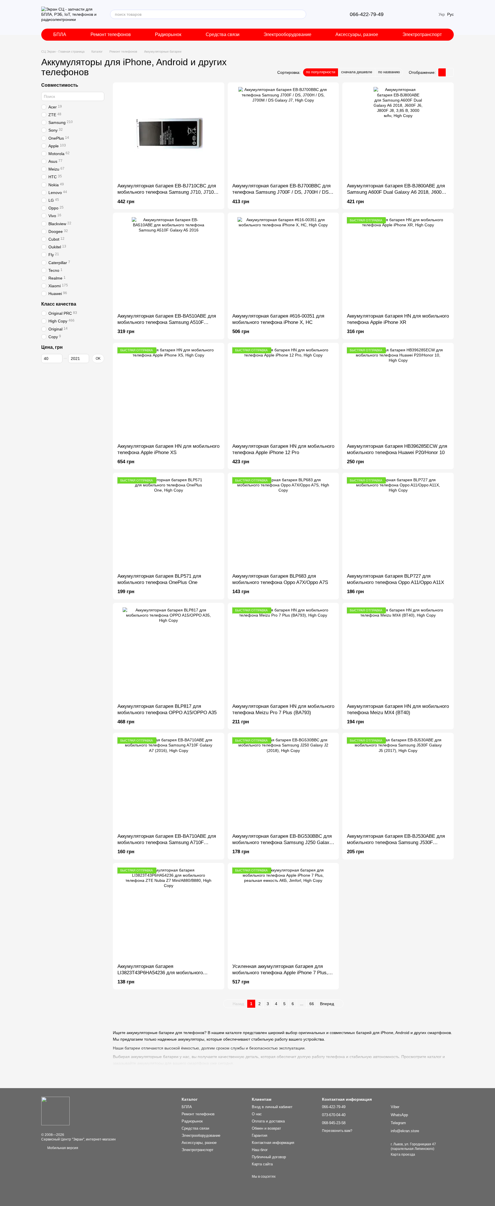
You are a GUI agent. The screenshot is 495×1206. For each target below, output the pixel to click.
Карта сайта (262, 1164)
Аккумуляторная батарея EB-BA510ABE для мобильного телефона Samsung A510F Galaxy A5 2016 (166, 322)
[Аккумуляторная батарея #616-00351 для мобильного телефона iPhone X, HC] (283, 263)
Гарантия (259, 1135)
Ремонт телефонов (111, 34)
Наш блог (260, 1150)
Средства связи (222, 34)
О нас (257, 1114)
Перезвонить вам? (337, 1131)
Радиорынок (168, 34)
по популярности (320, 72)
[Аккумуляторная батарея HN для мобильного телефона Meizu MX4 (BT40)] (398, 653)
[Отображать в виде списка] (449, 72)
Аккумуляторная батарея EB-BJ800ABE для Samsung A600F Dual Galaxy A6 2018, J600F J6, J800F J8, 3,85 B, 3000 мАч (396, 192)
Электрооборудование (287, 34)
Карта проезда (403, 1154)
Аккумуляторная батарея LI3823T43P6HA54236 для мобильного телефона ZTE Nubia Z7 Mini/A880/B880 (161, 973)
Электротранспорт (422, 34)
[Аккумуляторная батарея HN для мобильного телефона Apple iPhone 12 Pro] (283, 393)
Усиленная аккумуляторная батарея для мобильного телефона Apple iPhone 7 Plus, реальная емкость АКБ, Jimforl (280, 973)
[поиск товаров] (301, 14)
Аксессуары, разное (356, 34)
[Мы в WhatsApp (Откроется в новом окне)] (333, 14)
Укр (442, 14)
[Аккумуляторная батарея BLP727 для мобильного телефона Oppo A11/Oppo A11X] (398, 523)
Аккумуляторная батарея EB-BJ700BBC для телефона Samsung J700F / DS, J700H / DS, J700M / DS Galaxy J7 (281, 192)
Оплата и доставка (268, 1121)
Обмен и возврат (266, 1128)
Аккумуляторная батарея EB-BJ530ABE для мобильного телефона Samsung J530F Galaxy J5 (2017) (396, 842)
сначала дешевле (356, 72)
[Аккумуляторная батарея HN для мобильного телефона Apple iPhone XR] (398, 263)
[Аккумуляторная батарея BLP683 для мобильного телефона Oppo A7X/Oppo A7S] (283, 523)
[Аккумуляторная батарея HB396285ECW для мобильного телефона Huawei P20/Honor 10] (398, 393)
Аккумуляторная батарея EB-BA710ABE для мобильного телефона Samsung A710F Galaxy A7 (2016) (166, 842)
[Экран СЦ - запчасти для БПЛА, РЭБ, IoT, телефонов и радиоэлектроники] (55, 1111)
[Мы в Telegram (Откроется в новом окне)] (327, 14)
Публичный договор (269, 1157)
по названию (389, 72)
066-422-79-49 (367, 14)
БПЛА (59, 34)
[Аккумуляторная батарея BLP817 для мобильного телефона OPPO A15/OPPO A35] (168, 653)
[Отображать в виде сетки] (442, 72)
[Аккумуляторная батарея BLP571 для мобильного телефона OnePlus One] (168, 523)
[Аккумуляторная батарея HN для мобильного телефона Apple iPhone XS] (168, 393)
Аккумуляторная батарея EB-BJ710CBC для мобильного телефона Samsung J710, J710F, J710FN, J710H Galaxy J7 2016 (167, 192)
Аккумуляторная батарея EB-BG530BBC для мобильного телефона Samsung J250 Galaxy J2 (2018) (282, 842)
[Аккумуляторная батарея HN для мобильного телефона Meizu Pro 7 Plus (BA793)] (283, 653)
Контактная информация (273, 1142)
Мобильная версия (62, 1148)
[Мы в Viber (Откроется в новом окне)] (320, 14)
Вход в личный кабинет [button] (272, 1107)
